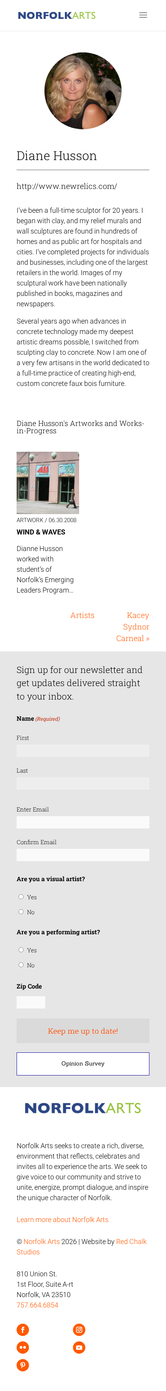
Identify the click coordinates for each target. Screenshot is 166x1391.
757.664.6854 (37, 1305)
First (23, 737)
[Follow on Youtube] (79, 1347)
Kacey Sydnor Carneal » (132, 626)
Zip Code (29, 986)
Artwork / (33, 520)
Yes (32, 897)
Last (22, 770)
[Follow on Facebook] (23, 1330)
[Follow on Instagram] (79, 1330)
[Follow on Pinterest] (23, 1365)
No (30, 912)
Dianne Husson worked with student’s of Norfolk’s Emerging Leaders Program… (45, 569)
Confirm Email (37, 842)
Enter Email (33, 809)
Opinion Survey (83, 1063)
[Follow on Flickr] (23, 1347)
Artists (82, 615)
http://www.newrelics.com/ (67, 186)
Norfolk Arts (42, 1241)
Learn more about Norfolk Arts (62, 1220)
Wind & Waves (41, 532)
